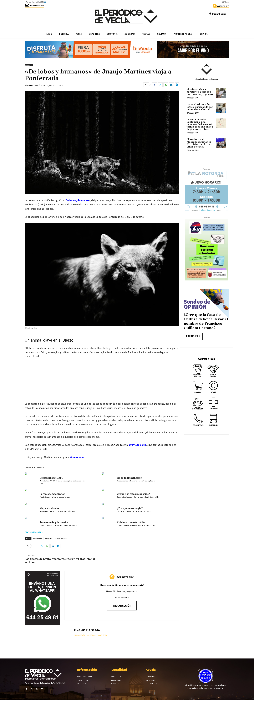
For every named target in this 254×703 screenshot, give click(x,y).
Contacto (225, 2)
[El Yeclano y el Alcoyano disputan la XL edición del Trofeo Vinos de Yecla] (221, 143)
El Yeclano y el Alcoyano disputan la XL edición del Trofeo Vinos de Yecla (199, 143)
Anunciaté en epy (37, 6)
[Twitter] (160, 84)
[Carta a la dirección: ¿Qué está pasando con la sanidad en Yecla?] (221, 108)
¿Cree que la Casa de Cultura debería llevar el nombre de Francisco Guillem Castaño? (206, 321)
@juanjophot (78, 457)
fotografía (48, 538)
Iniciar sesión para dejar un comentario (90, 635)
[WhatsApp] (165, 84)
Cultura (28, 65)
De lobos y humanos (77, 200)
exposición (37, 538)
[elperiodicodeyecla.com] (206, 69)
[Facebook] (154, 84)
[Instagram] (37, 689)
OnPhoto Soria (137, 444)
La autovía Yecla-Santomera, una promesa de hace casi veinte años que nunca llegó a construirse (200, 124)
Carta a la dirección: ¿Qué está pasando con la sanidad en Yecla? (200, 107)
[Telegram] (177, 84)
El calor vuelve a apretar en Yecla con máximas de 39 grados (200, 92)
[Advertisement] (102, 383)
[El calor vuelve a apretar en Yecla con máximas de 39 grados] (221, 93)
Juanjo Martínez (61, 538)
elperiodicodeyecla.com (35, 85)
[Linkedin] (171, 84)
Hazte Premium (122, 597)
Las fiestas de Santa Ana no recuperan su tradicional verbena (60, 560)
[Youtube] (42, 689)
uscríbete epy (223, 6)
